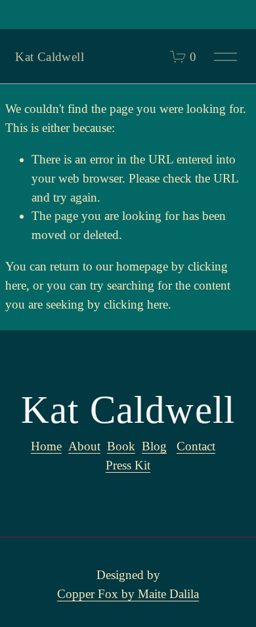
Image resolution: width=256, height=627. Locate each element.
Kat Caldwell (49, 57)
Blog (154, 446)
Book (121, 446)
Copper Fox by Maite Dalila (128, 594)
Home (46, 446)
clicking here (136, 304)
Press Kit (128, 465)
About (84, 446)
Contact (196, 446)
